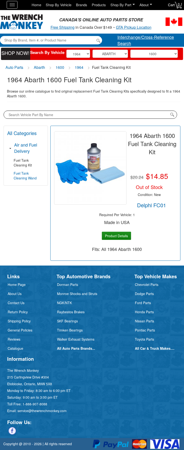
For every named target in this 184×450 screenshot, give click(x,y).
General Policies (20, 330)
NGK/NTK (64, 302)
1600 (60, 67)
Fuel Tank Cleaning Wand (25, 175)
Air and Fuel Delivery (25, 148)
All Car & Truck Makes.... (154, 348)
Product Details (116, 235)
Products (99, 4)
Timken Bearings (70, 330)
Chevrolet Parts (146, 284)
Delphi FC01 (151, 205)
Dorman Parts (67, 284)
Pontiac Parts (145, 330)
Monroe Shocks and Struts (77, 293)
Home (36, 4)
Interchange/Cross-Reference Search (145, 40)
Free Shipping (63, 27)
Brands (81, 4)
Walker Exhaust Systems (75, 339)
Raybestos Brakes (71, 311)
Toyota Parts (144, 339)
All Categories (22, 133)
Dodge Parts (144, 293)
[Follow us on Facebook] (12, 430)
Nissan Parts (144, 321)
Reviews (14, 339)
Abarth (39, 67)
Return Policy (18, 311)
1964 (79, 67)
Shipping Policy (19, 321)
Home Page (17, 284)
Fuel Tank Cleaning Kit (23, 162)
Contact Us (16, 302)
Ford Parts (143, 302)
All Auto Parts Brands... (76, 348)
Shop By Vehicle (58, 4)
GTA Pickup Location (133, 27)
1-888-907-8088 (35, 404)
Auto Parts (14, 67)
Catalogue (15, 348)
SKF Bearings (67, 321)
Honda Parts (144, 311)
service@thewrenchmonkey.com (42, 410)
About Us (15, 293)
